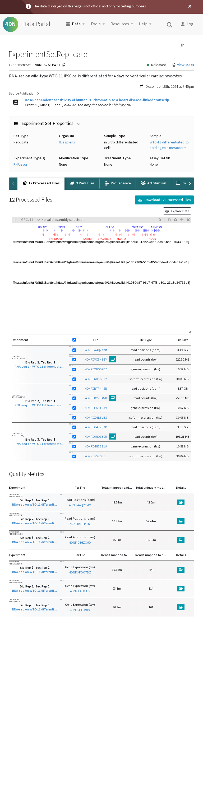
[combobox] (99, 220)
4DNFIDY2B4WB (96, 398)
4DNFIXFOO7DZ (96, 369)
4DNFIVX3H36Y (96, 359)
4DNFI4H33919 (96, 446)
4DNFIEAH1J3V (96, 408)
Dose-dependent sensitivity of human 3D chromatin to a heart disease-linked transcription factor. (106, 100)
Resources (119, 24)
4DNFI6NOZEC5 (96, 436)
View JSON (185, 65)
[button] (189, 24)
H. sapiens (67, 142)
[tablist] (101, 184)
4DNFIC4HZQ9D (96, 427)
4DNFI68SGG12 (96, 379)
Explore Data (179, 211)
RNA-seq (20, 164)
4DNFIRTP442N (96, 388)
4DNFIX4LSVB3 (96, 417)
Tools (95, 24)
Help (143, 24)
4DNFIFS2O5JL (96, 456)
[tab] (40, 184)
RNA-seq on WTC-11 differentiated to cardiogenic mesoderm (40, 367)
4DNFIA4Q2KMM (96, 350)
